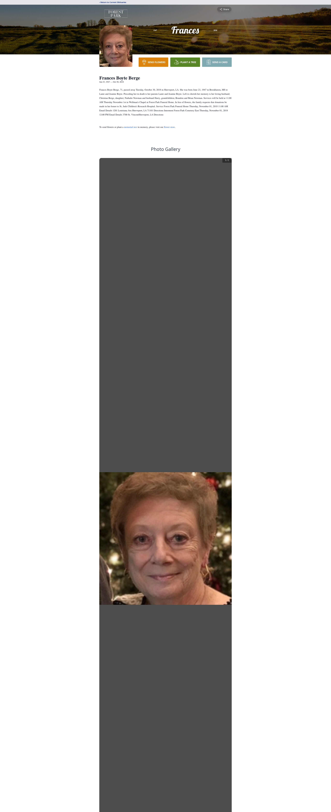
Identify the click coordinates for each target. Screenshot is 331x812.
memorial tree (130, 126)
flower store (169, 126)
